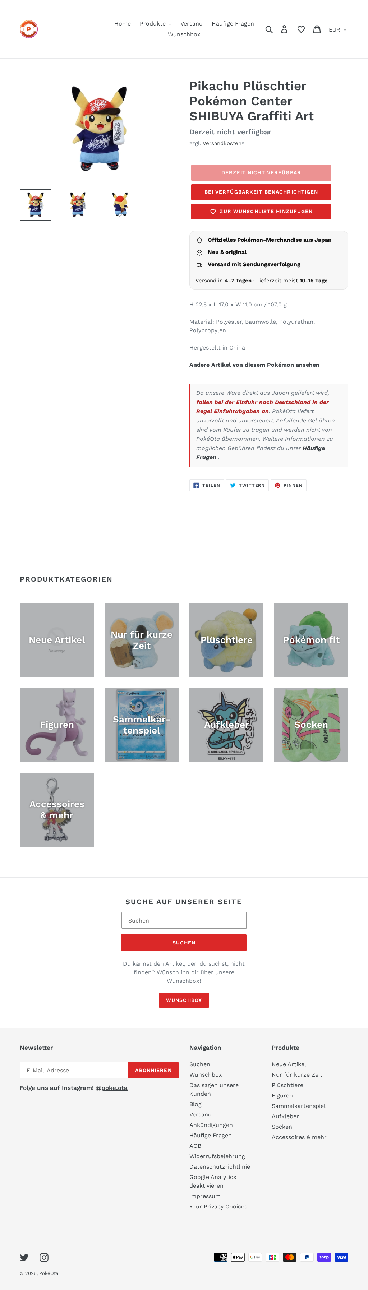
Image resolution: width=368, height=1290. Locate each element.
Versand (200, 1114)
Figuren (282, 1095)
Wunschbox (184, 1000)
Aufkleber (285, 1116)
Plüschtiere (287, 1085)
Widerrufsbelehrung (217, 1156)
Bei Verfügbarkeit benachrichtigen (261, 192)
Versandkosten (222, 143)
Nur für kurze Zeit (297, 1074)
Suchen (184, 942)
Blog (195, 1104)
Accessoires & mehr (299, 1137)
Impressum (205, 1196)
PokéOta (48, 1273)
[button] (301, 29)
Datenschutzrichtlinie (219, 1166)
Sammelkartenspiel (299, 1105)
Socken (282, 1126)
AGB (195, 1145)
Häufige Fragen (210, 1135)
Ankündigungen (211, 1125)
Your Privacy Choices (218, 1206)
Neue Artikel (289, 1064)
